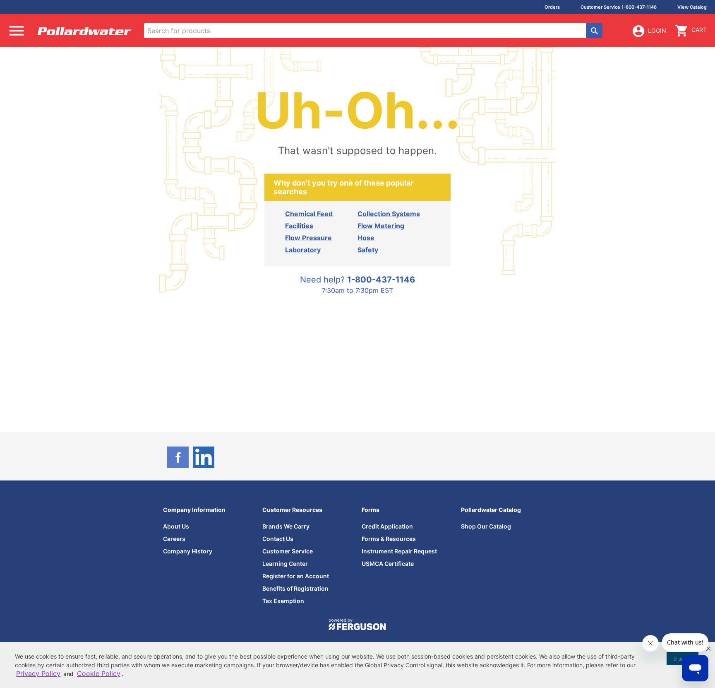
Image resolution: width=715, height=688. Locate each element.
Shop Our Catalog (486, 526)
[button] (708, 649)
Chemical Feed (309, 214)
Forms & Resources (389, 538)
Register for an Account (295, 575)
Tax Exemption (283, 600)
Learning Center (285, 563)
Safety (368, 250)
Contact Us (277, 538)
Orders (552, 7)
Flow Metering (381, 226)
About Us (176, 526)
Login (657, 30)
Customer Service (287, 551)
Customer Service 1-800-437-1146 (619, 7)
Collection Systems (389, 214)
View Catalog (692, 7)
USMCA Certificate (388, 563)
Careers (174, 538)
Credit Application (387, 526)
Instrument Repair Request (399, 551)
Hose (366, 238)
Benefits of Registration (295, 588)
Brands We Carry (286, 526)
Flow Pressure (308, 238)
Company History (187, 551)
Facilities (299, 226)
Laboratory (303, 250)
